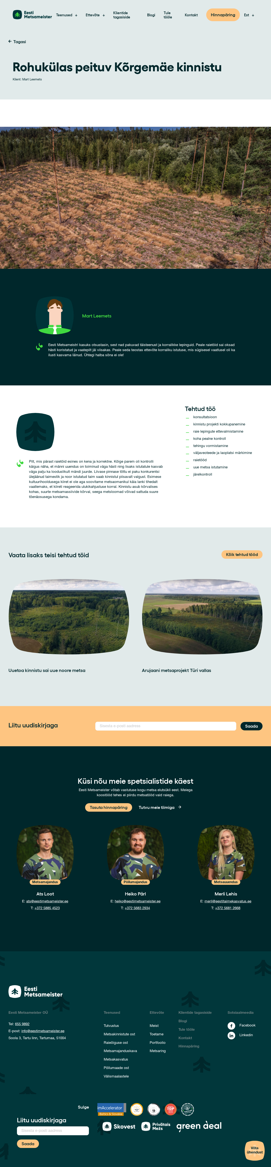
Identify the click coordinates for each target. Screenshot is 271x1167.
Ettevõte (93, 15)
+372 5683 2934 (137, 908)
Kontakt (191, 15)
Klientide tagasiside (121, 15)
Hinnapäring (223, 14)
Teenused (64, 15)
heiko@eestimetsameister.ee (137, 902)
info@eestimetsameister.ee (42, 1031)
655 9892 (22, 1024)
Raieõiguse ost (116, 1043)
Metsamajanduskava (120, 1051)
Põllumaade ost (116, 1068)
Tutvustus (111, 1026)
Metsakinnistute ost (119, 1034)
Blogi (151, 15)
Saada (251, 725)
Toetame (156, 1034)
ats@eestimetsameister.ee (47, 902)
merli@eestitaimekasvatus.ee (228, 902)
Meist (154, 1026)
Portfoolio (158, 1043)
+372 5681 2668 (227, 908)
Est (246, 15)
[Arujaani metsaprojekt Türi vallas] (202, 616)
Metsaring (158, 1051)
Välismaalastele (116, 1077)
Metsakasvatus (116, 1060)
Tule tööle (168, 15)
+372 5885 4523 (47, 908)
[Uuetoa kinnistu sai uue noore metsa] (68, 616)
